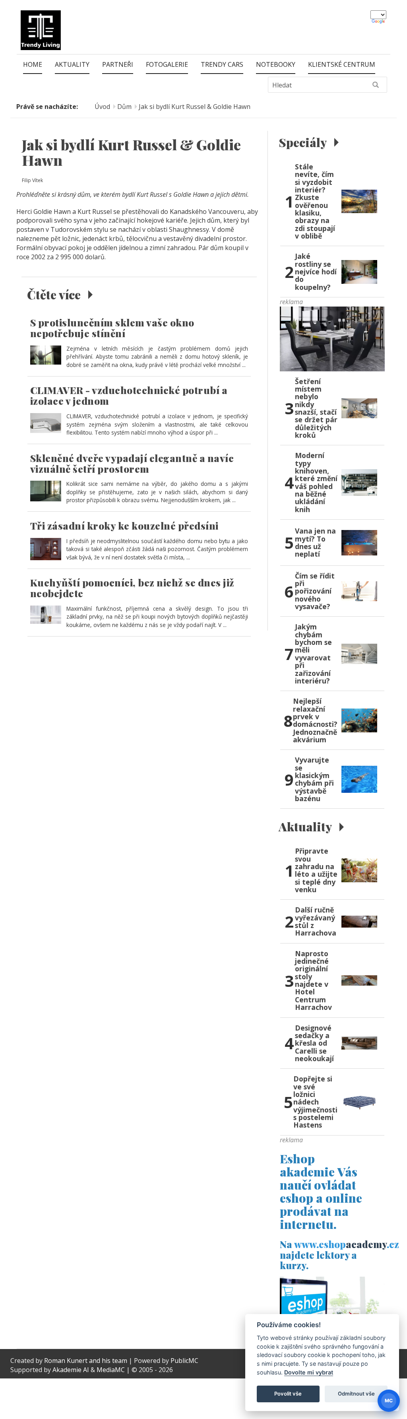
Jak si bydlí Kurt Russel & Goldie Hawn (194, 106)
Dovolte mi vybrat (308, 1372)
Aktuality (72, 64)
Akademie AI (70, 1369)
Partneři (117, 64)
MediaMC (111, 1369)
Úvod (102, 106)
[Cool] (332, 338)
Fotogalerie (167, 64)
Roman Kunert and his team (86, 1360)
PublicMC (184, 1360)
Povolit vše (288, 1393)
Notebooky (275, 64)
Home (32, 64)
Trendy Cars (222, 64)
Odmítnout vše (356, 1393)
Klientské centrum (341, 64)
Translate (379, 22)
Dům (124, 106)
